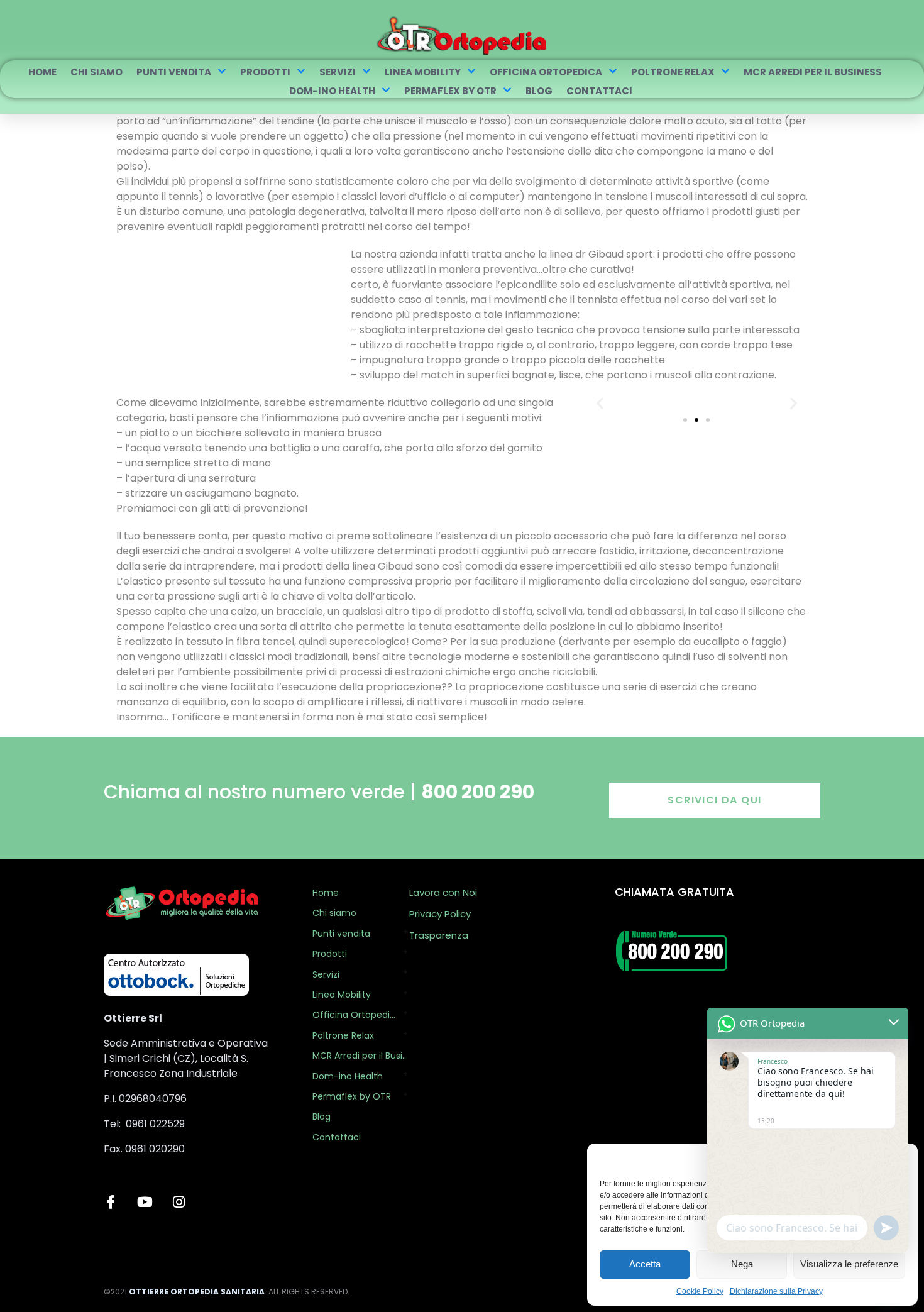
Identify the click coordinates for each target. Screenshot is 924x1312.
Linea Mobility (423, 72)
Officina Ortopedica (546, 72)
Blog (539, 90)
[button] (600, 403)
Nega (742, 1264)
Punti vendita (173, 72)
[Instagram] (178, 1202)
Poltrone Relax (673, 72)
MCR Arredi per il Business (813, 72)
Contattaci (599, 90)
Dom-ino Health (332, 90)
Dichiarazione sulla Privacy (776, 1291)
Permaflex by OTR (450, 90)
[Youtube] (144, 1202)
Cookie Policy (699, 1291)
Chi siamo (96, 72)
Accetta (645, 1264)
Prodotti (265, 72)
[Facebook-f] (111, 1202)
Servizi (337, 72)
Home (42, 72)
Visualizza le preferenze (849, 1264)
